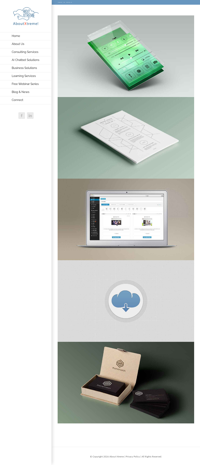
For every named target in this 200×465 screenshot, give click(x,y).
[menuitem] (26, 36)
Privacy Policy (133, 456)
